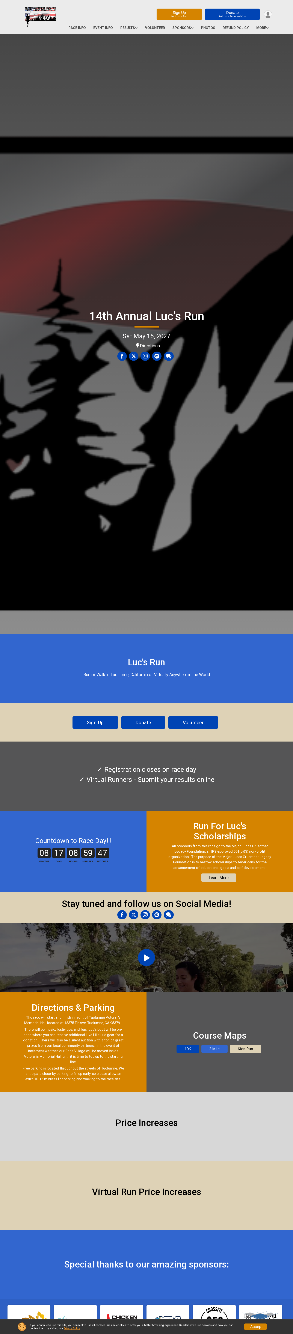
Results (127, 28)
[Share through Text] (169, 356)
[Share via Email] (157, 356)
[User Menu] (268, 14)
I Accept (255, 1327)
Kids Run (245, 1049)
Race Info (77, 28)
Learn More (219, 877)
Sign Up (179, 14)
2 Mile (214, 1049)
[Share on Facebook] (122, 356)
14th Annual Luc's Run (146, 316)
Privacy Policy (72, 1328)
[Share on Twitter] (133, 356)
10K (187, 1049)
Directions (150, 345)
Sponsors (181, 28)
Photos (208, 28)
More (261, 28)
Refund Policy (236, 28)
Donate (232, 14)
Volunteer (155, 28)
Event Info (103, 28)
